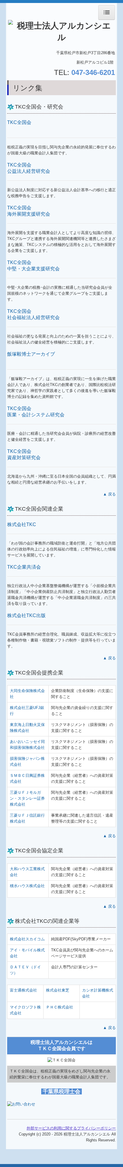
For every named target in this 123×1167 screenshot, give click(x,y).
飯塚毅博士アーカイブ (31, 354)
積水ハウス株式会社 (27, 886)
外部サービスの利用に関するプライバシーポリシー (71, 1128)
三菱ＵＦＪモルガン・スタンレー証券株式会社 (27, 798)
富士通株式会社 (23, 990)
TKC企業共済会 (24, 567)
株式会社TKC (21, 524)
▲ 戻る (109, 494)
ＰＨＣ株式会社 (59, 1007)
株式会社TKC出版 (26, 615)
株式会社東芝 (57, 990)
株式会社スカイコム (27, 939)
